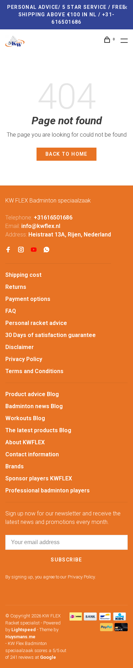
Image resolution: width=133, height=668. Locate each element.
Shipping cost (23, 275)
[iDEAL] (76, 618)
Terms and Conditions (34, 371)
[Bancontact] (105, 618)
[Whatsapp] (46, 250)
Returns (15, 287)
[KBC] (119, 618)
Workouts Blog (25, 418)
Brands (14, 466)
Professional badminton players (47, 490)
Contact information (32, 454)
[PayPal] (106, 629)
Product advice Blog (32, 394)
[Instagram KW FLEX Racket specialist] (21, 250)
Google (48, 657)
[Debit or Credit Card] (121, 629)
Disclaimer (19, 347)
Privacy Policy (23, 359)
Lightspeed (23, 629)
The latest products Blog (38, 430)
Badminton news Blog (34, 406)
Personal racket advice (36, 323)
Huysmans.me (20, 636)
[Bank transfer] (90, 618)
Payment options (27, 299)
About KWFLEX (25, 442)
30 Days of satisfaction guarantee (50, 335)
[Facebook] (8, 250)
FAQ (10, 311)
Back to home (66, 154)
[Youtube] (34, 250)
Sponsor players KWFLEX (38, 478)
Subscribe (66, 560)
